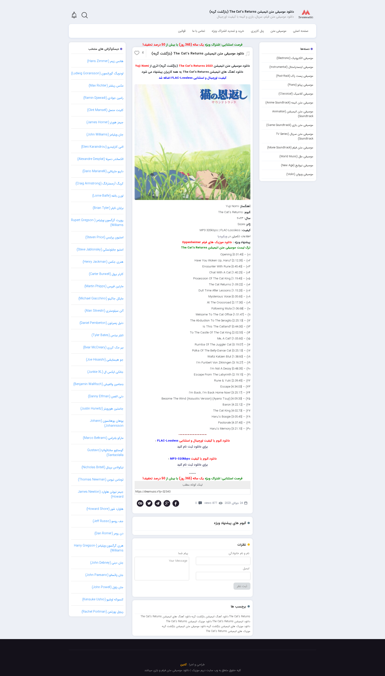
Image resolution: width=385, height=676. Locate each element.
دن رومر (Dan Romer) (108, 533)
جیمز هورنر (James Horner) (104, 122)
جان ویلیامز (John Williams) (104, 134)
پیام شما (183, 553)
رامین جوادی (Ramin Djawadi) (103, 97)
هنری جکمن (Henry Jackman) (103, 261)
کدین (183, 664)
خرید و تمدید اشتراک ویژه (228, 30)
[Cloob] (140, 503)
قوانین (182, 30)
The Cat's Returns (239, 616)
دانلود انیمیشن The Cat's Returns (231, 621)
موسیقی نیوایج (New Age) (297, 165)
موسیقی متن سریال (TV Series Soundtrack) (294, 136)
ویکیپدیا (222, 236)
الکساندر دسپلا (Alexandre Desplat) (100, 159)
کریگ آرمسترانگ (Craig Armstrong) (99, 183)
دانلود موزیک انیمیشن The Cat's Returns (189, 621)
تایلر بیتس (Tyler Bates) (107, 335)
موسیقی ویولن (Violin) (299, 174)
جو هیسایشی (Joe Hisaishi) (104, 359)
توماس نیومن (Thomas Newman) (100, 479)
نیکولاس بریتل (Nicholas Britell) (102, 467)
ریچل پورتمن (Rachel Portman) (102, 611)
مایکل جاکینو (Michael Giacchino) (100, 298)
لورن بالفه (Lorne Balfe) (107, 195)
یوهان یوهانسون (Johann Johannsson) (106, 423)
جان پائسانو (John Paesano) (104, 575)
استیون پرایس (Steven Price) (104, 237)
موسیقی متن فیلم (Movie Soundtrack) (290, 147)
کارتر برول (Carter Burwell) (106, 274)
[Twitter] (149, 503)
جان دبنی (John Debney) (106, 562)
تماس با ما (198, 30)
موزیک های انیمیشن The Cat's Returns (228, 631)
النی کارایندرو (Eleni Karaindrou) (102, 146)
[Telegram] (158, 503)
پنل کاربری (257, 30)
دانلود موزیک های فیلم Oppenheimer (207, 242)
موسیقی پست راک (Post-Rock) (294, 76)
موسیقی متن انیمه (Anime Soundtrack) (289, 102)
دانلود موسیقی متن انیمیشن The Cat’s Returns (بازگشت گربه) (198, 53)
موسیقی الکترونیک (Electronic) (294, 58)
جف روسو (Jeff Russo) (108, 521)
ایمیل (246, 568)
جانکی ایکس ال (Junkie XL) (105, 371)
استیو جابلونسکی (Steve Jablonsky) (100, 249)
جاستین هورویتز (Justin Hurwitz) (101, 408)
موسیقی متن (278, 30)
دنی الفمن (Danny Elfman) (105, 396)
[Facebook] (175, 503)
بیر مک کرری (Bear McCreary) (103, 347)
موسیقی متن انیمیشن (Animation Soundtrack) (292, 114)
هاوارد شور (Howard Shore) (104, 508)
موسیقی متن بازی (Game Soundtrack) (289, 125)
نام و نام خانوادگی (239, 553)
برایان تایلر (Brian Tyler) (108, 208)
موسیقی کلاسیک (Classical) (296, 93)
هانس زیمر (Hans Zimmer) (105, 61)
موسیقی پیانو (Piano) (300, 85)
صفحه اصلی (300, 30)
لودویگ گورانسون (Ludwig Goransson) (97, 73)
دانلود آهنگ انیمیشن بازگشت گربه (210, 616)
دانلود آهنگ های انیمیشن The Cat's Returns (166, 616)
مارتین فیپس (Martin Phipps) (103, 286)
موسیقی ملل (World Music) (296, 156)
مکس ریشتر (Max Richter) (106, 85)
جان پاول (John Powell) (107, 587)
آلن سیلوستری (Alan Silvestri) (104, 310)
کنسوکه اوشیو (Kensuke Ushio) (102, 599)
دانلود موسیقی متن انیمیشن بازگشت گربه (184, 626)
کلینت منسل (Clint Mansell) (105, 110)
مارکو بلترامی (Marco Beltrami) (103, 438)
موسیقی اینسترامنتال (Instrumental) (291, 67)
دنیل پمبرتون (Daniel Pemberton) (101, 323)
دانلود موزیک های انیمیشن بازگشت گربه (228, 626)
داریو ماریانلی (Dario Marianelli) (102, 171)
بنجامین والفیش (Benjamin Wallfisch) (98, 384)
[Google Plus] (167, 503)
